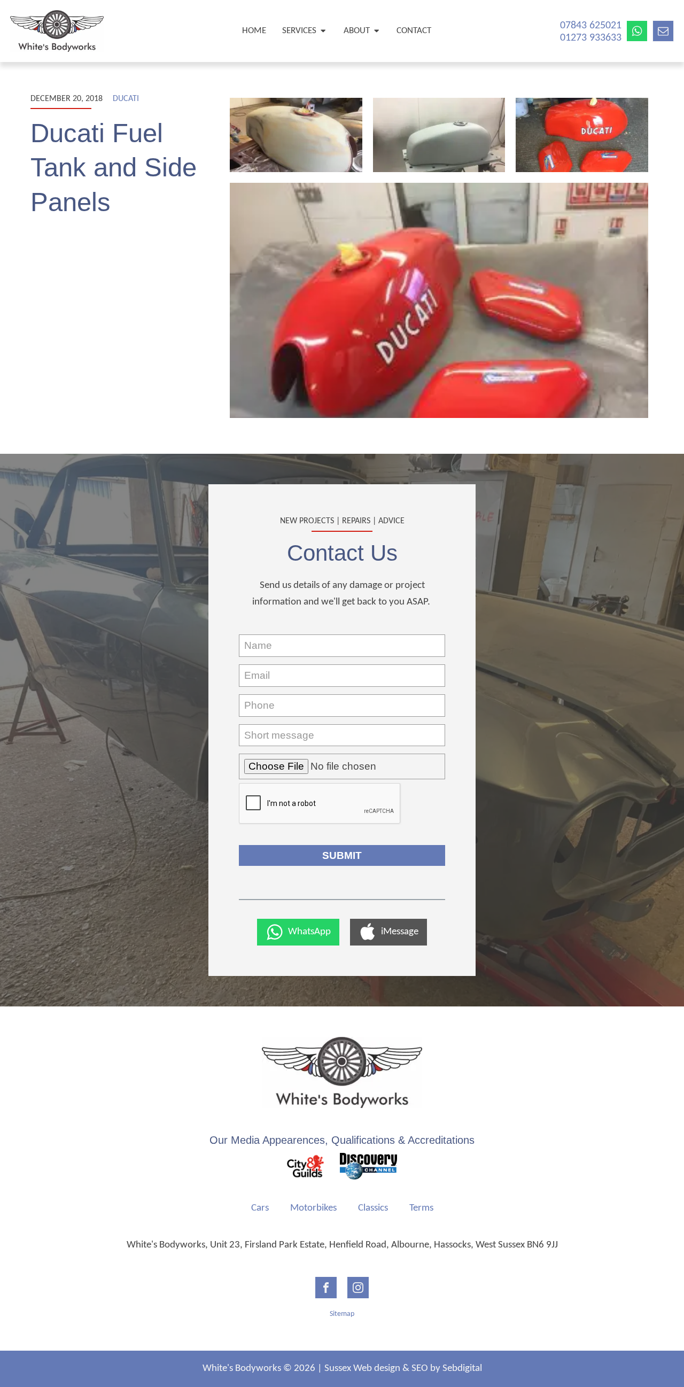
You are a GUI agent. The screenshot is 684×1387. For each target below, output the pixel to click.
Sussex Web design (362, 1368)
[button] (298, 932)
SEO (419, 1368)
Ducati (126, 99)
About (357, 30)
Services (299, 30)
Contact (414, 30)
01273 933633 (590, 38)
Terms (421, 1208)
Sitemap (342, 1314)
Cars (260, 1208)
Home (254, 30)
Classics (373, 1208)
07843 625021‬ (590, 25)
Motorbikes (313, 1208)
